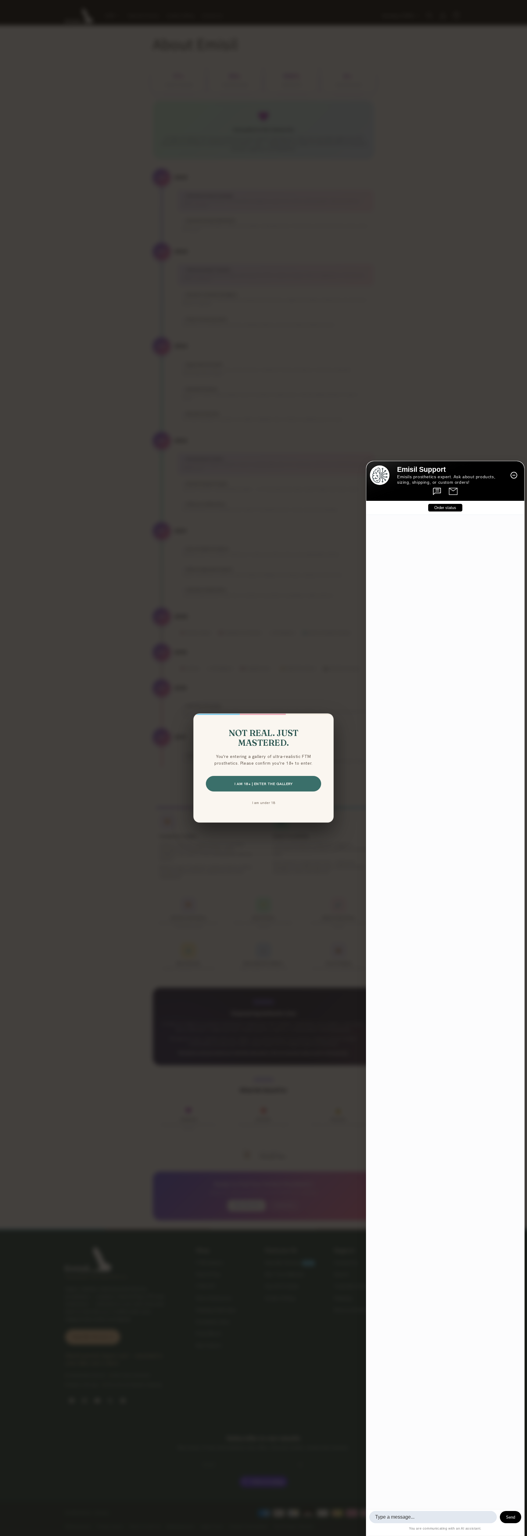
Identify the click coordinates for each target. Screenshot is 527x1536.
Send (510, 1517)
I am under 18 (263, 802)
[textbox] (433, 1517)
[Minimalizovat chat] (514, 475)
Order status (445, 507)
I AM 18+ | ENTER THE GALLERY (263, 783)
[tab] (437, 491)
